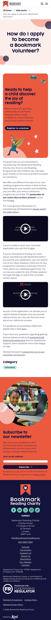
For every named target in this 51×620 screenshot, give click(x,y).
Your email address (13, 456)
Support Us (25, 553)
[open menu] (46, 3)
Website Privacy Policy (13, 605)
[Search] (42, 3)
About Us (25, 556)
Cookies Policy (30, 600)
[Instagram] (31, 510)
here (12, 200)
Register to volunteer (18, 128)
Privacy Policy (40, 474)
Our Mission (25, 562)
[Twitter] (25, 510)
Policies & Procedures (12, 600)
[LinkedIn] (19, 510)
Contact (25, 565)
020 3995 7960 (25, 542)
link (18, 275)
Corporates (25, 550)
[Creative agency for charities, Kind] (15, 617)
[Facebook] (13, 510)
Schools (25, 547)
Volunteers (10, 367)
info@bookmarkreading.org (25, 538)
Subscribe (24, 467)
